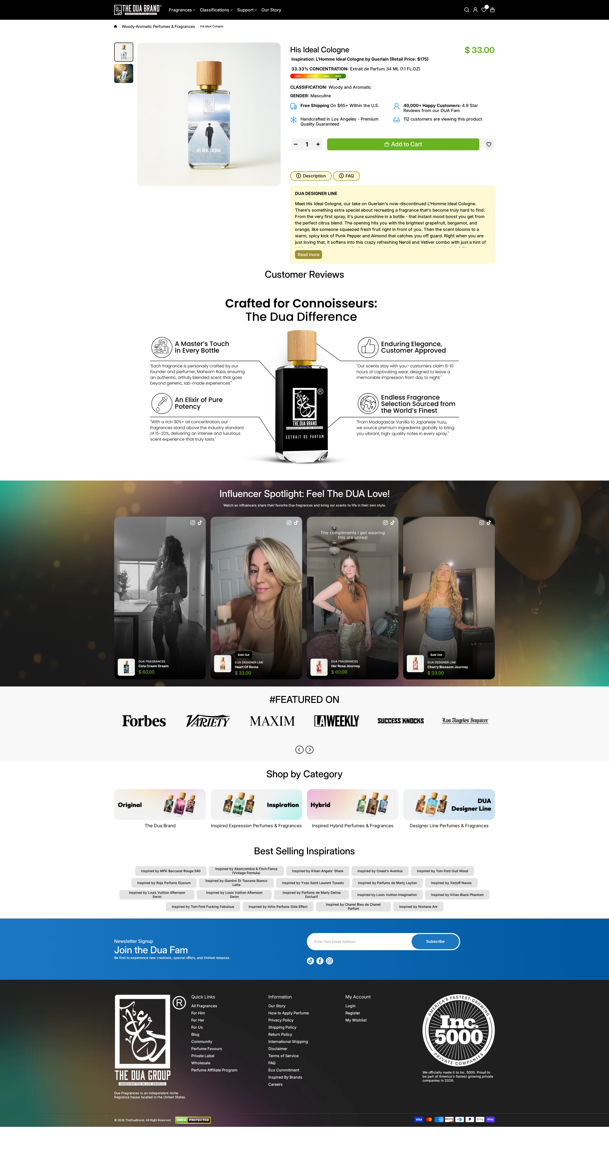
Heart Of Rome (246, 667)
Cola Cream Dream (153, 666)
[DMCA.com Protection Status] (193, 1119)
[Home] (115, 26)
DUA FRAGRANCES (151, 661)
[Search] (466, 9)
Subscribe (435, 941)
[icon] (192, 523)
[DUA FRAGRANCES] (138, 10)
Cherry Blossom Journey (447, 667)
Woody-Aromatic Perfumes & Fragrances (158, 26)
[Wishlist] (483, 9)
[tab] (346, 176)
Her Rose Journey (345, 666)
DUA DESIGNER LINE (249, 662)
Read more (308, 254)
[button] (492, 9)
